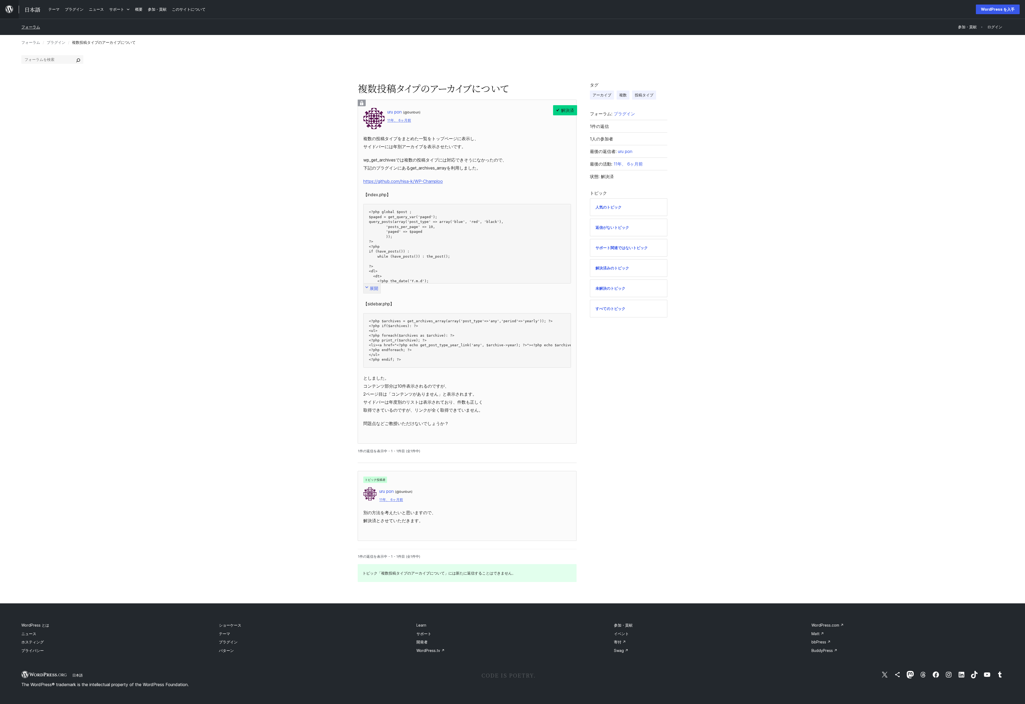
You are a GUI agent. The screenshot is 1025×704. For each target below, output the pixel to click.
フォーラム (30, 27)
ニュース (28, 633)
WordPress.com (827, 625)
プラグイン (56, 42)
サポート (423, 633)
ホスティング (32, 642)
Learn (421, 625)
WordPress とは (35, 625)
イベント (621, 633)
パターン (226, 650)
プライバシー (32, 650)
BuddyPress (824, 650)
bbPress (821, 642)
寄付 (620, 642)
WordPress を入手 (998, 9)
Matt (817, 633)
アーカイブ (602, 95)
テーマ (224, 633)
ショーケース (230, 625)
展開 (374, 288)
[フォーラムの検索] (78, 59)
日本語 (77, 675)
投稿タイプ (644, 95)
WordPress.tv (430, 650)
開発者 (422, 642)
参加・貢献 (623, 625)
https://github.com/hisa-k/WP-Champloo (403, 181)
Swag (621, 650)
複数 (623, 95)
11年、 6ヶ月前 (399, 120)
